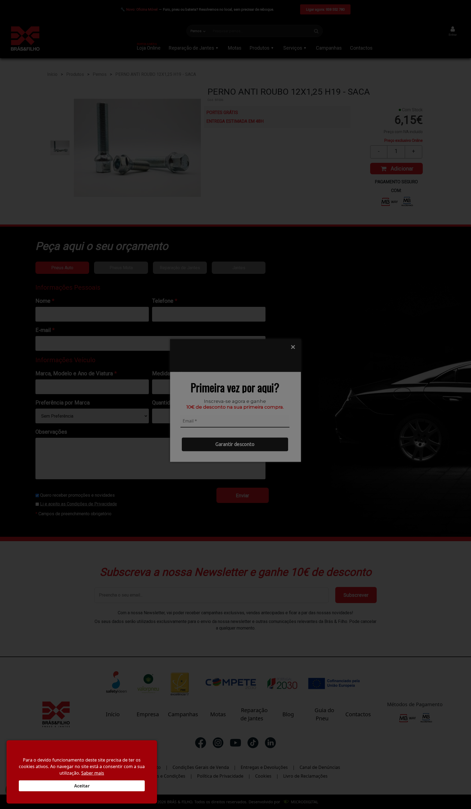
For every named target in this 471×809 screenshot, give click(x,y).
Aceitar (82, 786)
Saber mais (92, 773)
